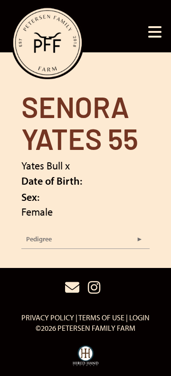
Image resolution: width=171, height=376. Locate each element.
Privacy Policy (47, 317)
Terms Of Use (101, 317)
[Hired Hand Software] (86, 356)
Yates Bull (42, 165)
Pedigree (39, 239)
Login (139, 317)
